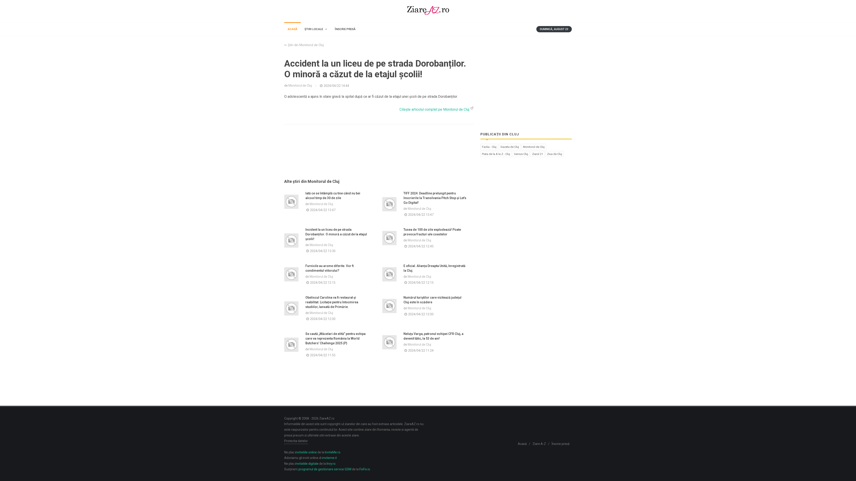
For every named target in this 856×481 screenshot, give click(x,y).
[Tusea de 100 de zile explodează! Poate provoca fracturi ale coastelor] (389, 238)
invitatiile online (306, 452)
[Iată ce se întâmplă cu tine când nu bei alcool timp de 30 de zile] (291, 202)
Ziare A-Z (539, 444)
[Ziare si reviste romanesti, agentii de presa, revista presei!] (428, 11)
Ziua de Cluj (554, 154)
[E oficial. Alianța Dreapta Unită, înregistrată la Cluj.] (389, 274)
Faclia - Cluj (489, 147)
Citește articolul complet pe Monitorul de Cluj (434, 109)
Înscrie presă (561, 444)
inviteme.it (329, 458)
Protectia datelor (296, 441)
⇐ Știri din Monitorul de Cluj (304, 45)
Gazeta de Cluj (509, 147)
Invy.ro (331, 463)
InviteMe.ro (332, 452)
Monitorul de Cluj (300, 85)
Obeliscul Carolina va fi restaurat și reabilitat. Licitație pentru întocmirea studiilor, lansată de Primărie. (331, 302)
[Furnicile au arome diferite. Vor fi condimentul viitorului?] (291, 274)
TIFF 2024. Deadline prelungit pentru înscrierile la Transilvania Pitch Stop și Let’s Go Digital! (434, 198)
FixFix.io (364, 469)
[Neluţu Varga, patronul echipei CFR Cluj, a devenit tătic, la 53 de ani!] (389, 342)
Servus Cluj (521, 154)
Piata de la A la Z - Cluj (496, 154)
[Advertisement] (379, 157)
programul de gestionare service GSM (324, 469)
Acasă (522, 444)
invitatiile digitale (307, 463)
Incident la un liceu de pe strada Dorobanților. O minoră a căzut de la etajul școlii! (336, 234)
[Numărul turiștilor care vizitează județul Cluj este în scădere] (389, 306)
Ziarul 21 (537, 154)
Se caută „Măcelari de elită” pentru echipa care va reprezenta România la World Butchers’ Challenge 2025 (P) (335, 338)
